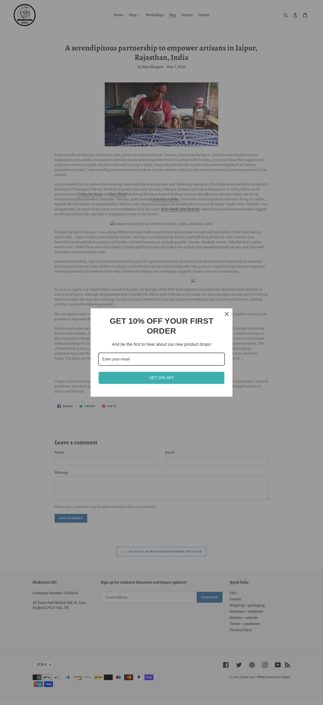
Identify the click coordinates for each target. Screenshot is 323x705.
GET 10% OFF (161, 378)
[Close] (226, 314)
